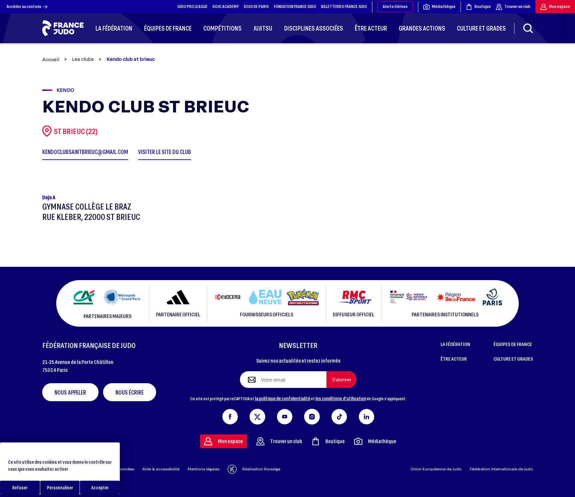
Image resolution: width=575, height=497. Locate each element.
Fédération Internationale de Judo (501, 469)
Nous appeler (70, 392)
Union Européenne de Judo (436, 469)
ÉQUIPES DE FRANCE (512, 344)
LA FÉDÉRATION (455, 344)
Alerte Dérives (395, 6)
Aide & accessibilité (160, 469)
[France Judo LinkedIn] (366, 415)
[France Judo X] (257, 415)
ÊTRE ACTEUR (454, 359)
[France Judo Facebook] (230, 415)
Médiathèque (444, 6)
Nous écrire (129, 392)
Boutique (483, 6)
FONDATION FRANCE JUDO (295, 6)
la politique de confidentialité (282, 398)
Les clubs (83, 59)
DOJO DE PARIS (256, 6)
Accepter (100, 487)
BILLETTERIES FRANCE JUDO (344, 6)
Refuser (20, 487)
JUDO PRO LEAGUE (192, 6)
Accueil (50, 59)
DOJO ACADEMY (226, 6)
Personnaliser (60, 487)
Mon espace (559, 6)
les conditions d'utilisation (340, 398)
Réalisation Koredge (261, 469)
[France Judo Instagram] (312, 415)
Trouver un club (517, 6)
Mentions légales (203, 469)
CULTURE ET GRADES (513, 359)
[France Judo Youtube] (284, 415)
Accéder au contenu (24, 6)
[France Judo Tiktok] (339, 415)
